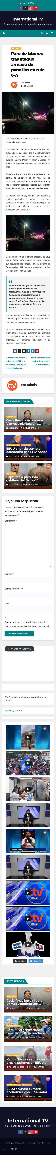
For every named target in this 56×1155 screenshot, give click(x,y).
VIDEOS (14, 1149)
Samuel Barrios (31, 428)
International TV (28, 19)
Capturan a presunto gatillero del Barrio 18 (22, 478)
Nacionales (16, 48)
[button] (42, 33)
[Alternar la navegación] (51, 33)
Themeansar (46, 1143)
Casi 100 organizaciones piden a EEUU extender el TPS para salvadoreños (26, 1033)
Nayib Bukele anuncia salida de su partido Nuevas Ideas (40, 361)
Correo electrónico (14, 589)
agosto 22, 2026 (17, 1008)
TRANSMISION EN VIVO (19, 649)
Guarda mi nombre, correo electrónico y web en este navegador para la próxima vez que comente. (28, 624)
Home (4, 1149)
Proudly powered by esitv (15, 1143)
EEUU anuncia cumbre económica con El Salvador (26, 450)
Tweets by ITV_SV (13, 711)
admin (27, 83)
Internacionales (13, 445)
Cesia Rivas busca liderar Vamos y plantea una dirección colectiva (24, 423)
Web (7, 603)
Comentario (11, 521)
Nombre (9, 574)
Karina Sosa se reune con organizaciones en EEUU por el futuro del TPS (26, 1062)
